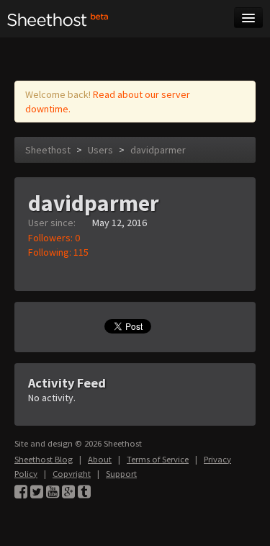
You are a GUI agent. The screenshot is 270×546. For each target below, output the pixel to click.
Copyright (72, 473)
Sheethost (48, 149)
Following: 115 (58, 252)
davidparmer (158, 149)
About (100, 459)
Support (121, 473)
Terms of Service (158, 459)
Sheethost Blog (43, 459)
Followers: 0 (54, 237)
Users (100, 149)
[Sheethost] (58, 19)
